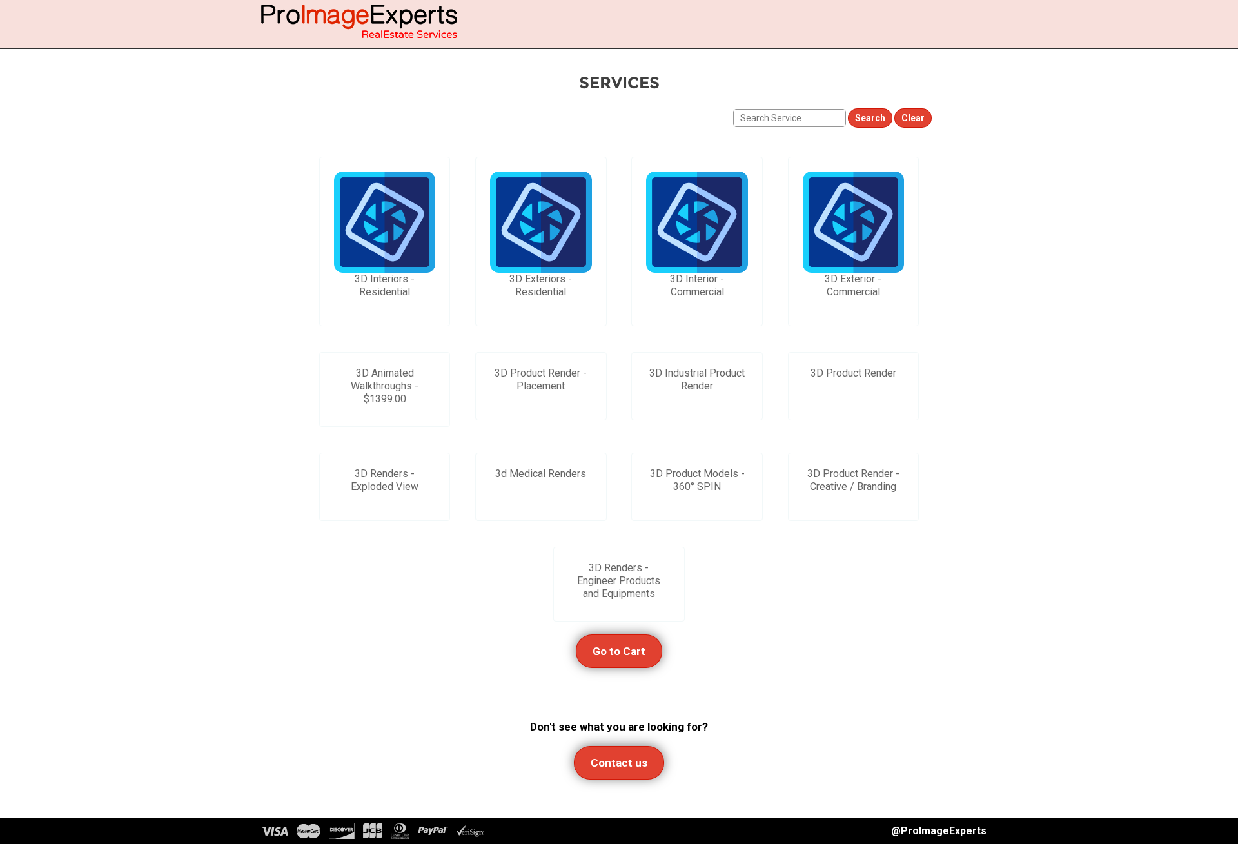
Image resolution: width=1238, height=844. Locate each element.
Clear (913, 118)
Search (870, 118)
